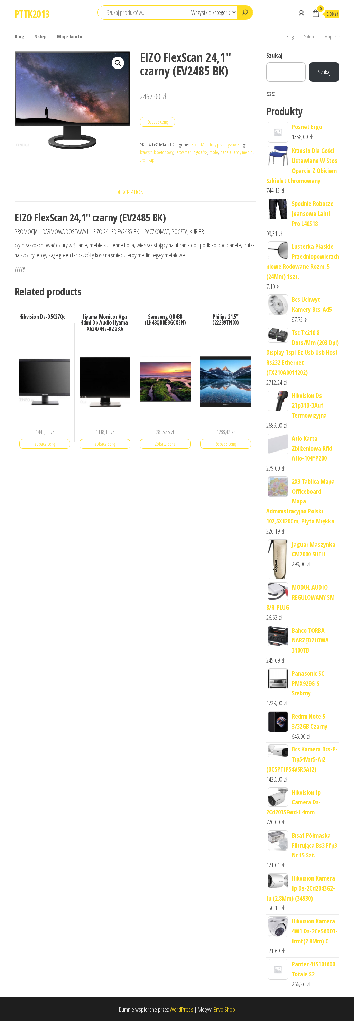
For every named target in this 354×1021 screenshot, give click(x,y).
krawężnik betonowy (156, 152)
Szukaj (274, 55)
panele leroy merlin (236, 152)
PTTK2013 (32, 13)
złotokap (147, 160)
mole (213, 152)
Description (129, 192)
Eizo (195, 144)
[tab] (135, 192)
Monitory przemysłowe (220, 144)
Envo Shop (224, 1009)
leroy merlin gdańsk (191, 152)
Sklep (41, 36)
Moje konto (69, 36)
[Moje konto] (301, 13)
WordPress (181, 1009)
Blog (20, 36)
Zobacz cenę (157, 121)
